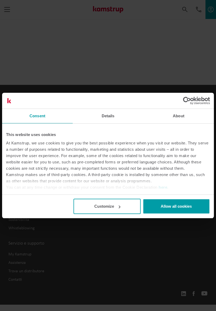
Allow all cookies (176, 206)
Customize (104, 206)
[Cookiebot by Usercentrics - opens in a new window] (187, 101)
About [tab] (178, 116)
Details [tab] (108, 116)
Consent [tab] (37, 116)
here (163, 187)
